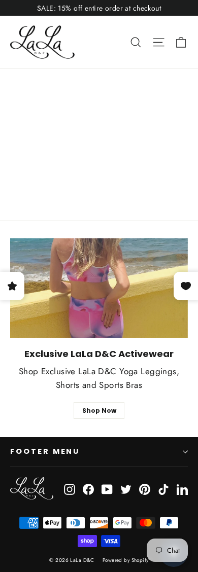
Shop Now (99, 410)
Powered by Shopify (126, 560)
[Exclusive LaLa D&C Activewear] (99, 288)
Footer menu (45, 451)
